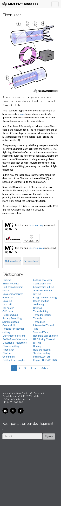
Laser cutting (36, 225)
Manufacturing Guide (20, 4)
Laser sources (36, 247)
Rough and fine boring (45, 297)
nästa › (33, 368)
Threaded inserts (42, 314)
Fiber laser (8, 349)
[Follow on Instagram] (13, 411)
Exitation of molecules (14, 342)
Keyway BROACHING (45, 360)
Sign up (49, 436)
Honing (37, 346)
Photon (6, 353)
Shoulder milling (41, 353)
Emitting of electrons (13, 335)
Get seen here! (13, 261)
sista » (44, 368)
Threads (37, 318)
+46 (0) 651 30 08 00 (12, 402)
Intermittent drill (42, 356)
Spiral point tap (10, 321)
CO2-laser (8, 311)
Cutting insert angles (13, 360)
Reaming (7, 300)
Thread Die (39, 321)
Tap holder (8, 307)
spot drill (7, 304)
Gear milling (8, 356)
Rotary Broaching (12, 318)
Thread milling (40, 311)
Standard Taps (40, 332)
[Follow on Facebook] (21, 411)
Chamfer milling (10, 346)
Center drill (8, 325)
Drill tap (37, 307)
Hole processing (42, 349)
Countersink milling (43, 286)
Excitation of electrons (14, 339)
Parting (6, 279)
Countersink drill (42, 283)
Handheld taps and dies (45, 335)
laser (22, 114)
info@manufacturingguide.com (16, 399)
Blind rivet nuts (10, 283)
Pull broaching (10, 314)
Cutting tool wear (42, 279)
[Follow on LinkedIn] (5, 411)
